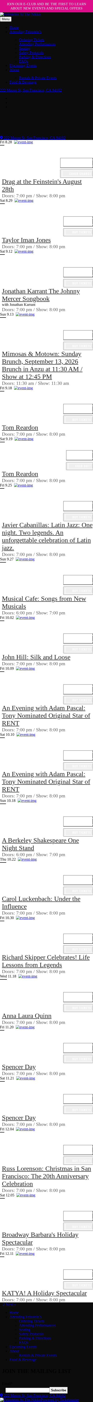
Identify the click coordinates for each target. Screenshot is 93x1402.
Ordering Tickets (31, 40)
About (14, 70)
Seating (24, 48)
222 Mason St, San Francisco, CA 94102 (31, 90)
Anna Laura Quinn (27, 1015)
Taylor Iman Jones (26, 240)
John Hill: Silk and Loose (36, 657)
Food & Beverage (23, 82)
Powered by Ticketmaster (60, 1400)
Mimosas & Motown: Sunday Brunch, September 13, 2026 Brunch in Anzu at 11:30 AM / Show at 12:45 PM (42, 365)
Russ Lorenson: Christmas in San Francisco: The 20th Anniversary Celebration (46, 1176)
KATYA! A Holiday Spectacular (44, 1293)
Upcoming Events (23, 65)
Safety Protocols (31, 53)
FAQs (23, 61)
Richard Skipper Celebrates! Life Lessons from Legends (46, 961)
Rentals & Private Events (38, 78)
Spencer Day (19, 1066)
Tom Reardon (20, 427)
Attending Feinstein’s (25, 32)
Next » (11, 1304)
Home (14, 27)
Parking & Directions (35, 57)
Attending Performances (37, 44)
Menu (6, 19)
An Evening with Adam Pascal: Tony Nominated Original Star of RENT (46, 715)
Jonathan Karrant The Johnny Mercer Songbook (41, 294)
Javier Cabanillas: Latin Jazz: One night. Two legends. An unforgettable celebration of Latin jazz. (47, 536)
